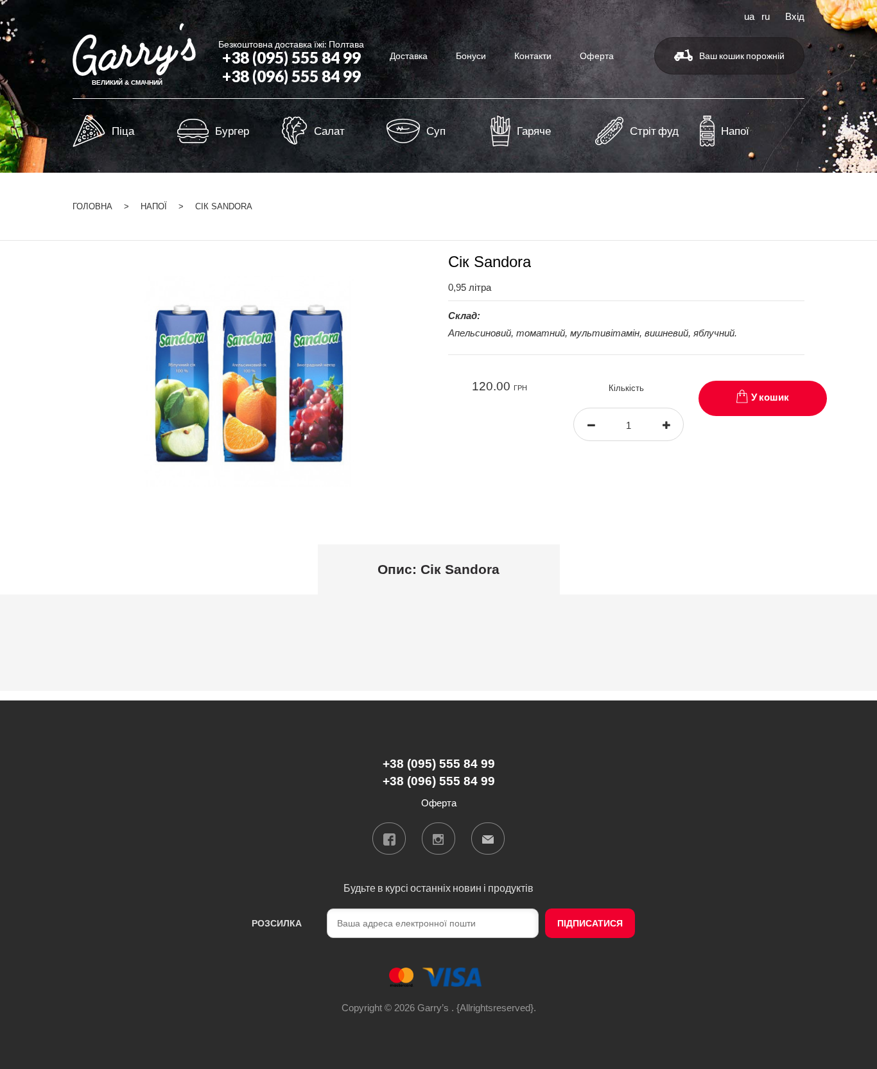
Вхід (794, 15)
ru (765, 15)
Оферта (597, 55)
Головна (92, 206)
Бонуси (471, 55)
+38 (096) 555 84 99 (291, 76)
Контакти (532, 55)
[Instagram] (438, 838)
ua (749, 15)
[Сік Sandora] (250, 380)
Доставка (409, 55)
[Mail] (488, 838)
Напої (154, 206)
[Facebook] (389, 838)
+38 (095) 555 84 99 (291, 57)
